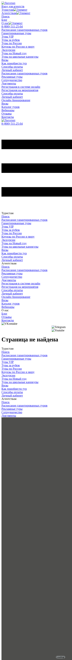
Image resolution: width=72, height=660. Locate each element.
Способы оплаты (12, 66)
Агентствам (8, 13)
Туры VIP (7, 36)
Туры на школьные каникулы (19, 56)
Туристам (7, 9)
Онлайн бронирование (15, 100)
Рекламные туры (12, 76)
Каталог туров (10, 106)
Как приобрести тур (14, 63)
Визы (4, 60)
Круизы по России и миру (18, 46)
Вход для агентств (12, 6)
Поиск (5, 16)
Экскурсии (8, 50)
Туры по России (11, 43)
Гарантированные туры (16, 33)
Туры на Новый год (13, 53)
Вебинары (7, 110)
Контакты (7, 117)
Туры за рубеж (10, 39)
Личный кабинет (12, 70)
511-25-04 (12, 26)
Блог (4, 19)
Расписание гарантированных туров (24, 29)
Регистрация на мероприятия (19, 90)
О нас (5, 23)
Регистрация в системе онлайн (20, 86)
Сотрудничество (11, 80)
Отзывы (6, 113)
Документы (8, 83)
